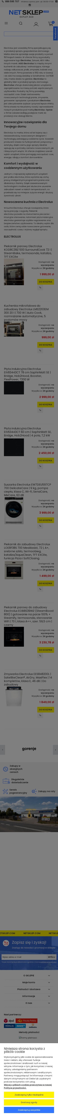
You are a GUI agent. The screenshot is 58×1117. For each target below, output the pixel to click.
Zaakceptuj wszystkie (29, 1109)
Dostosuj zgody (29, 1102)
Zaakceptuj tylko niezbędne (29, 1094)
